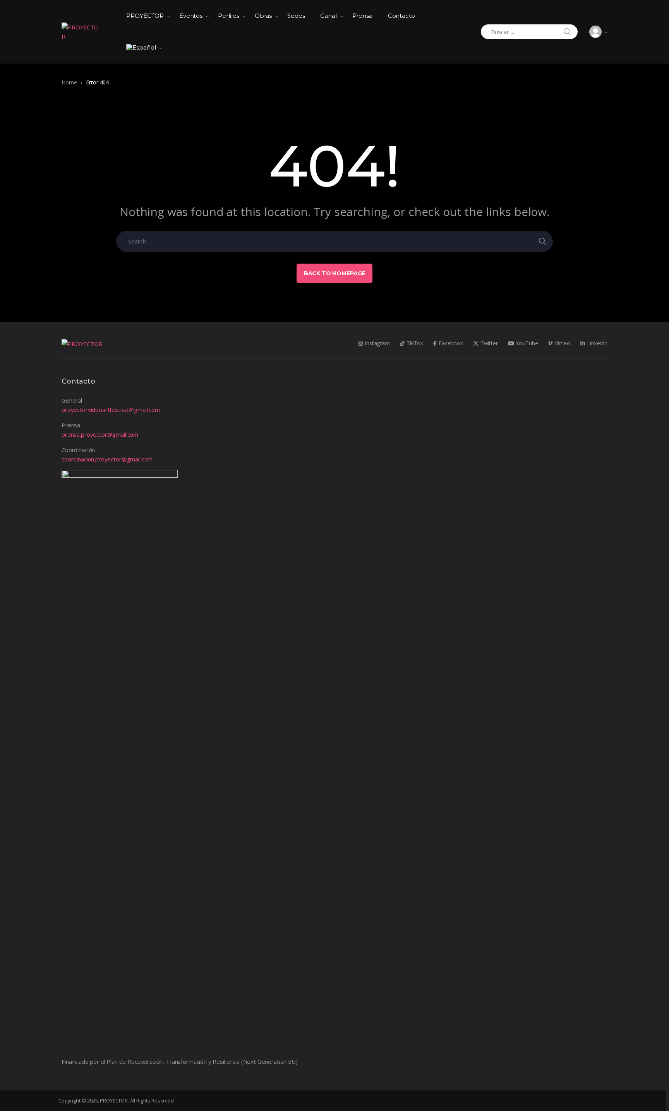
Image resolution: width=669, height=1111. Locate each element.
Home (69, 82)
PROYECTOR (145, 15)
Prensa (362, 15)
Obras (263, 15)
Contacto (401, 15)
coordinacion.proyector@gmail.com (107, 459)
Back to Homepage (334, 273)
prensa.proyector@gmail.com (100, 434)
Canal (328, 15)
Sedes (296, 15)
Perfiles (228, 15)
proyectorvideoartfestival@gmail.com (111, 409)
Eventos (190, 15)
